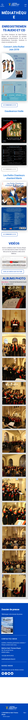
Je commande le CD (9, 105)
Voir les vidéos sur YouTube (12, 271)
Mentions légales (6, 716)
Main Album (4, 282)
